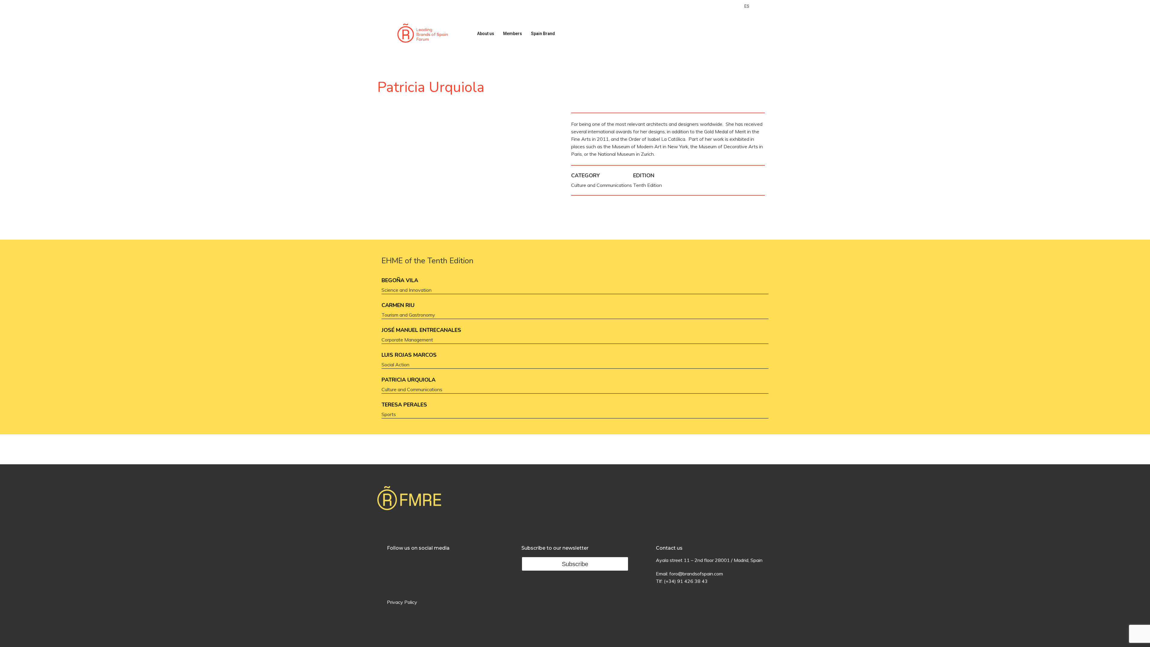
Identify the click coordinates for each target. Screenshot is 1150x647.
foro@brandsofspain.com (696, 574)
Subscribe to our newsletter (554, 548)
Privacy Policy (402, 602)
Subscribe (575, 564)
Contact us (669, 548)
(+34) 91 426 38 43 (686, 581)
